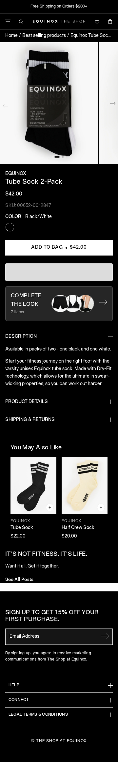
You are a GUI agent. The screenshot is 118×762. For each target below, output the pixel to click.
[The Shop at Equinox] (59, 21)
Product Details (26, 402)
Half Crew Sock (78, 528)
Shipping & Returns (30, 420)
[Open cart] (110, 21)
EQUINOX (15, 174)
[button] (49, 103)
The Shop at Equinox (61, 741)
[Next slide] (112, 105)
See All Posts (19, 579)
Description (21, 336)
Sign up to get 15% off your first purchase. (52, 616)
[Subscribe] (105, 636)
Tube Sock (21, 528)
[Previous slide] (5, 105)
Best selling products (44, 36)
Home (11, 36)
